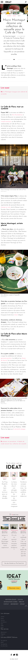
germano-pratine (6, 358)
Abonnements (4, 632)
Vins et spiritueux (14, 532)
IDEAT (2, 642)
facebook (11, 655)
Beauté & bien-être (4, 532)
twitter (14, 655)
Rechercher (25, 2)
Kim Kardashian (17, 115)
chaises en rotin (6, 207)
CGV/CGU (20, 599)
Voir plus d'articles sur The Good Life (14, 563)
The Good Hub (4, 644)
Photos (2, 627)
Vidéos (2, 625)
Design (9, 15)
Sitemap (22, 604)
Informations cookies (10, 601)
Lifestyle (2, 616)
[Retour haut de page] (26, 606)
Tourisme (3, 620)
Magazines (3, 634)
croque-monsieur (6, 121)
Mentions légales (10, 599)
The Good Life (4, 640)
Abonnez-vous (14, 588)
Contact (6, 604)
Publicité (21, 601)
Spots (2, 623)
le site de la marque (19, 429)
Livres (2, 635)
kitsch (16, 315)
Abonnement (14, 604)
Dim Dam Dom (4, 645)
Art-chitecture (4, 622)
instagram (17, 655)
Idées (14, 15)
